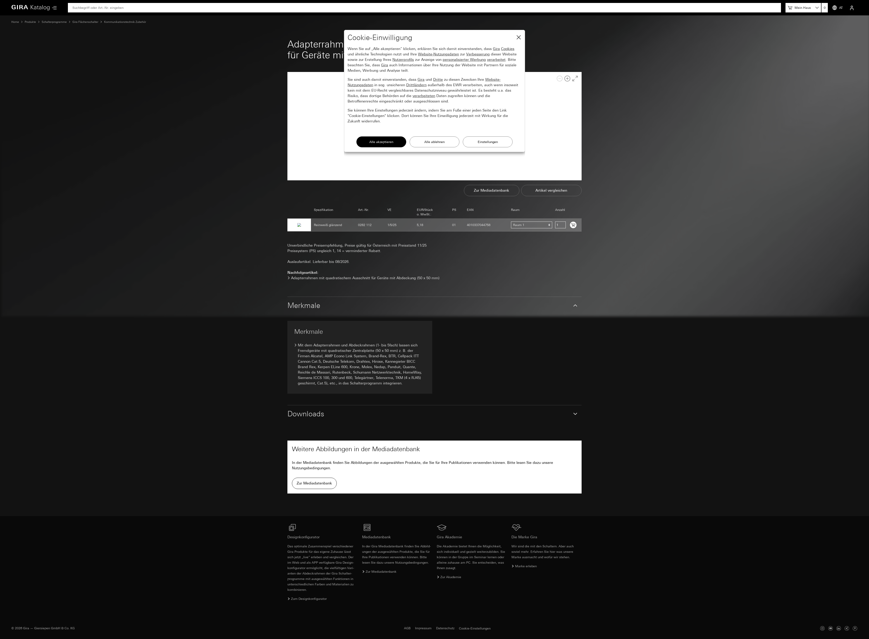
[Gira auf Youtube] (830, 628)
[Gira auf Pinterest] (855, 628)
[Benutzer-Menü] (851, 7)
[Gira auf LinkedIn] (838, 628)
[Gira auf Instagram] (822, 628)
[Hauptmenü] (53, 8)
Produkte (30, 22)
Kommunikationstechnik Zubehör (125, 22)
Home (15, 22)
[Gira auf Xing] (847, 628)
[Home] (30, 7)
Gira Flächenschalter (85, 22)
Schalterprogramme (54, 22)
